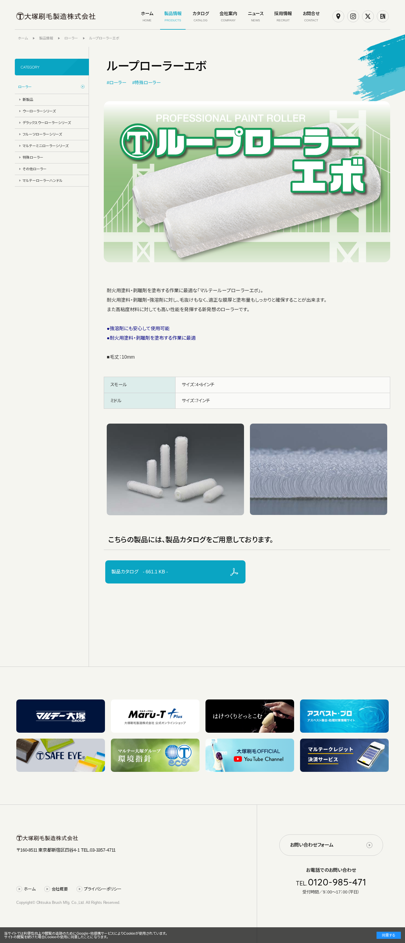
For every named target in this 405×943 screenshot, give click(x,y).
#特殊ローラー (146, 82)
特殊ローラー (33, 157)
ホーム (30, 889)
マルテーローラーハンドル (43, 181)
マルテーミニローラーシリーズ (45, 146)
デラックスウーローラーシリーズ (47, 123)
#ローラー (116, 82)
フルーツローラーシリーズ (42, 134)
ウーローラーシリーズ (39, 111)
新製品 (28, 100)
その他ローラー (35, 169)
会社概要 (60, 889)
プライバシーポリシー (103, 889)
